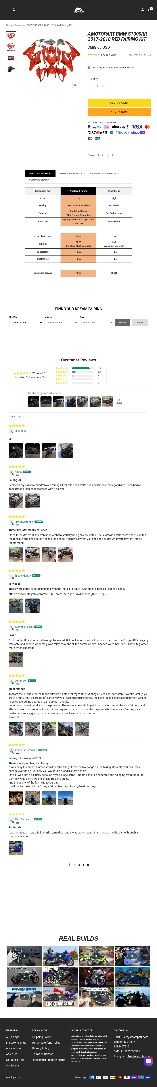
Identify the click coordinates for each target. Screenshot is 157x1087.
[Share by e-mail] (112, 155)
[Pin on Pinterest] (102, 155)
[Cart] (149, 9)
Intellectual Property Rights (48, 1059)
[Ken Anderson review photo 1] (16, 848)
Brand (13, 317)
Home (9, 25)
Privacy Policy (40, 1048)
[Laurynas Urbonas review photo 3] (49, 798)
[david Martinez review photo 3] (49, 554)
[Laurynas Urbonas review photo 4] (65, 798)
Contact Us (13, 1065)
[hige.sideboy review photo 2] (32, 605)
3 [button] (79, 864)
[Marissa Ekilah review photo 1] (16, 659)
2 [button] (74, 864)
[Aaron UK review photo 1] (16, 728)
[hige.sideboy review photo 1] (16, 605)
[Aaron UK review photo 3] (49, 728)
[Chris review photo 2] (32, 500)
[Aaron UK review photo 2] (32, 728)
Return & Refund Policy (46, 1042)
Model (48, 317)
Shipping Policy (41, 1037)
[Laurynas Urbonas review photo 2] (32, 798)
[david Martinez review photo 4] (65, 554)
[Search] (14, 9)
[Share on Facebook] (98, 155)
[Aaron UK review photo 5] (82, 728)
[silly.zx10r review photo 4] (65, 450)
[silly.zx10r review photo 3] (49, 450)
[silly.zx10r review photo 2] (32, 450)
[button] (62, 368)
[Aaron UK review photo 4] (65, 728)
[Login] (142, 9)
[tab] (40, 173)
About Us (11, 1054)
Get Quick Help (15, 1059)
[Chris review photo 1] (16, 500)
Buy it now (119, 112)
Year (82, 317)
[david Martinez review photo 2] (32, 554)
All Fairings (12, 1037)
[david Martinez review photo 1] (16, 554)
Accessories (14, 1048)
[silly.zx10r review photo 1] (16, 450)
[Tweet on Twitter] (107, 155)
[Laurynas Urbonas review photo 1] (16, 798)
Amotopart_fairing (139, 1056)
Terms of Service (42, 1054)
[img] (17, 425)
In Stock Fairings (16, 1042)
